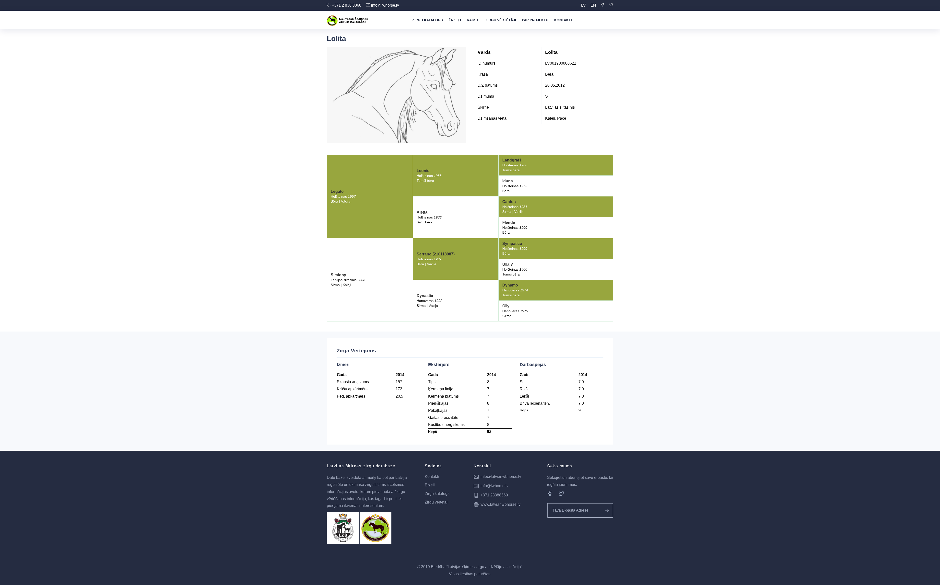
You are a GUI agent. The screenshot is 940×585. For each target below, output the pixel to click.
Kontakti (563, 20)
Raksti (473, 20)
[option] (396, 95)
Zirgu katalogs (427, 20)
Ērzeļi (455, 20)
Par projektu (535, 20)
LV (583, 5)
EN (593, 5)
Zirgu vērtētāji (500, 20)
